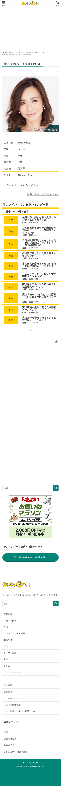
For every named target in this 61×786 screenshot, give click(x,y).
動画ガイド (9, 744)
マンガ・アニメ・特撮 (14, 633)
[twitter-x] (27, 762)
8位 (11, 276)
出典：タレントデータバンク (43, 194)
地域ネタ (8, 639)
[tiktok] (34, 762)
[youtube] (37, 762)
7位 (11, 231)
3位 (11, 320)
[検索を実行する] (56, 488)
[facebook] (23, 762)
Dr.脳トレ (8, 731)
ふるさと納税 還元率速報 (16, 751)
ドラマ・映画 (10, 652)
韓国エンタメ (10, 620)
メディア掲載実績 (12, 704)
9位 (11, 298)
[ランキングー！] (30, 3)
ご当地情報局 (10, 738)
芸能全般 (8, 613)
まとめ (7, 665)
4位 (11, 219)
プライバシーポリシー (14, 698)
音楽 (6, 659)
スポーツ (8, 626)
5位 (11, 244)
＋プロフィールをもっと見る (20, 185)
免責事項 (8, 691)
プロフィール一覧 (12, 672)
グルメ (7, 646)
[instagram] (30, 762)
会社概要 (8, 685)
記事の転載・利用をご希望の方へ (19, 711)
